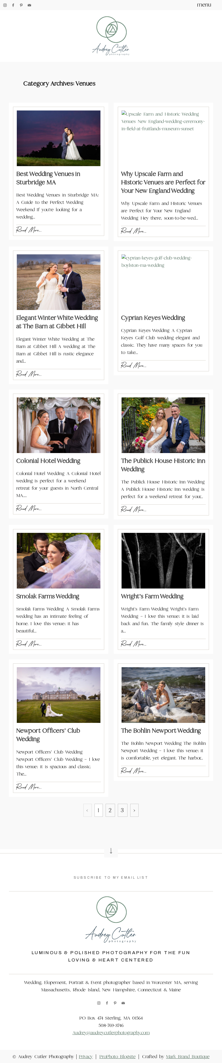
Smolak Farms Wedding (48, 596)
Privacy (86, 1056)
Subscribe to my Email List (111, 877)
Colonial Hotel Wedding (48, 460)
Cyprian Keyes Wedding (153, 317)
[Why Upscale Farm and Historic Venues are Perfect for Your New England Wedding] (163, 138)
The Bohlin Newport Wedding (161, 730)
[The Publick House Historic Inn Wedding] (163, 425)
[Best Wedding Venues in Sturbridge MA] (58, 138)
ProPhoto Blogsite (117, 1056)
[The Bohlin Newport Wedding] (163, 695)
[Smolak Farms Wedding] (58, 560)
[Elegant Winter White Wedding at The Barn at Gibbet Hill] (58, 282)
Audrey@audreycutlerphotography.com (111, 1033)
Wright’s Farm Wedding (152, 596)
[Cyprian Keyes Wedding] (163, 282)
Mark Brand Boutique (187, 1056)
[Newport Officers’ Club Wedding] (58, 695)
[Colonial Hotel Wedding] (58, 425)
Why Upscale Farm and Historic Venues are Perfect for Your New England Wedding (163, 182)
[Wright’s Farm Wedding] (163, 560)
